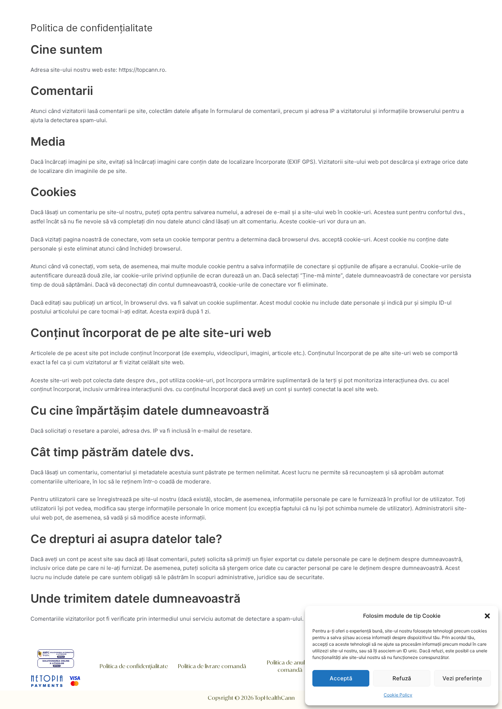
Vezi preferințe (462, 678)
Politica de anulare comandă (290, 666)
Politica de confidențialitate (134, 666)
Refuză (401, 678)
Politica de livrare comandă (212, 666)
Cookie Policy (398, 695)
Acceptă (341, 678)
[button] (487, 616)
